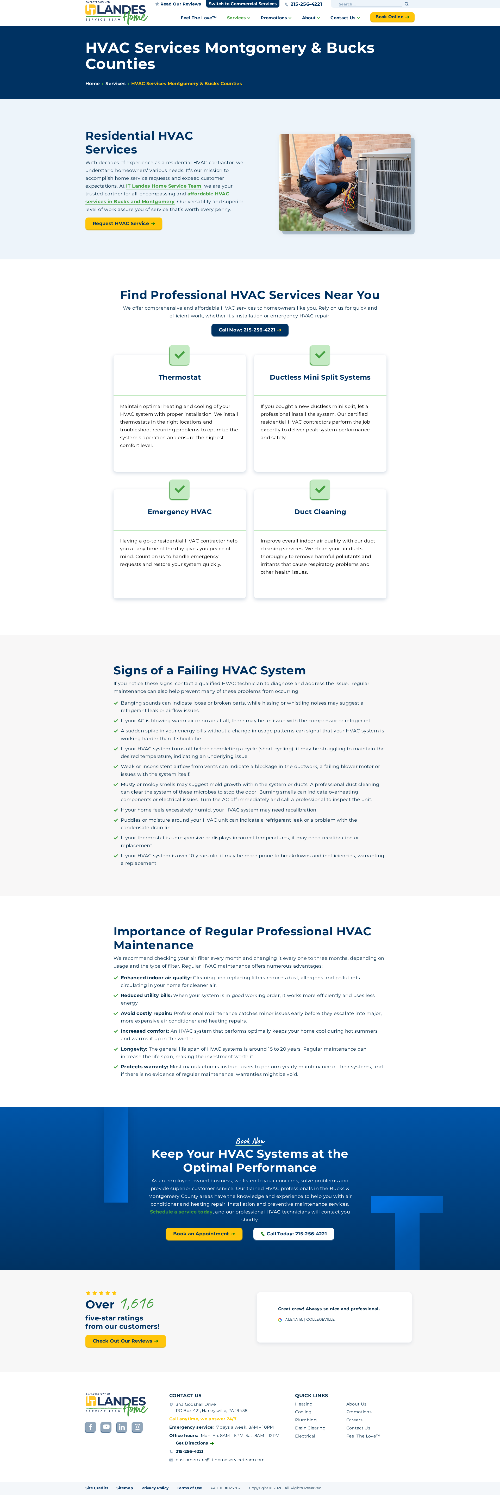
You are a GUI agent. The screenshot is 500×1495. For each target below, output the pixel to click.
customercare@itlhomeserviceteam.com (220, 1459)
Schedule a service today (181, 1212)
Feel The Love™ (198, 17)
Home (92, 83)
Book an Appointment (201, 1233)
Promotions (274, 17)
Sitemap (124, 1488)
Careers (354, 1419)
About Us (356, 1404)
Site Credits (96, 1488)
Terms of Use (189, 1488)
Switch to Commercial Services (243, 3)
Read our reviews (180, 4)
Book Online (389, 16)
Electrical (305, 1436)
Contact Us (342, 17)
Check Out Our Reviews (123, 1341)
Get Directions (192, 1443)
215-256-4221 (306, 4)
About (309, 17)
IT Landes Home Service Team (164, 186)
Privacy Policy (154, 1488)
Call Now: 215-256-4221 (247, 330)
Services (236, 17)
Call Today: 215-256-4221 (297, 1233)
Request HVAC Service (121, 223)
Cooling (303, 1412)
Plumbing (306, 1419)
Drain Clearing (310, 1428)
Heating (303, 1404)
